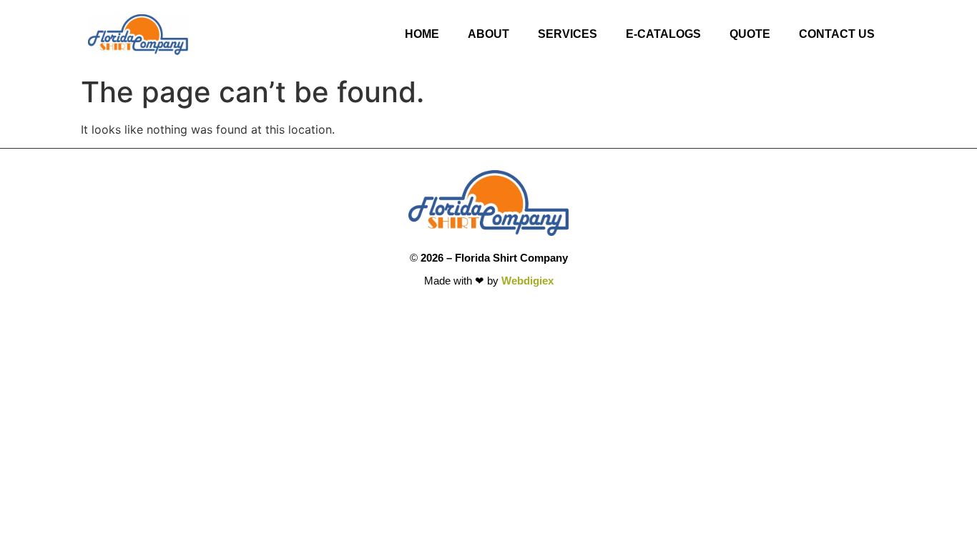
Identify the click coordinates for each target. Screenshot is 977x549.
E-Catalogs (663, 34)
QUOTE (750, 34)
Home (422, 34)
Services (567, 34)
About (488, 34)
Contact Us (837, 34)
